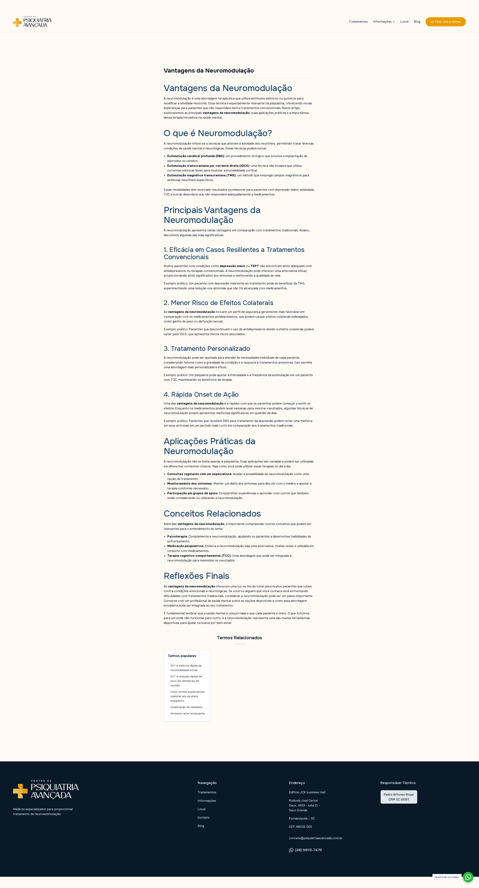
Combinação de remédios (186, 707)
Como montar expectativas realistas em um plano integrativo (187, 696)
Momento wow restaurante (187, 713)
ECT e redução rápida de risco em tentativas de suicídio (186, 681)
